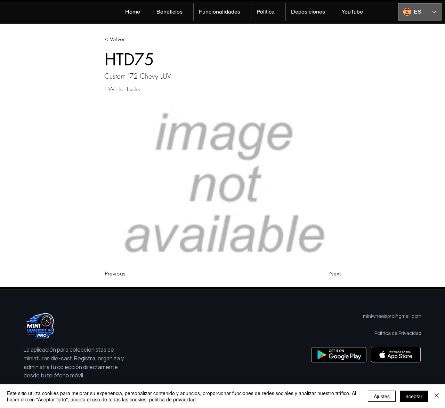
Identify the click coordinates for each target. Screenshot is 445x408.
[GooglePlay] (338, 354)
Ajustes (382, 396)
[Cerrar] (436, 396)
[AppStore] (396, 354)
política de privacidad (172, 399)
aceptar (414, 396)
